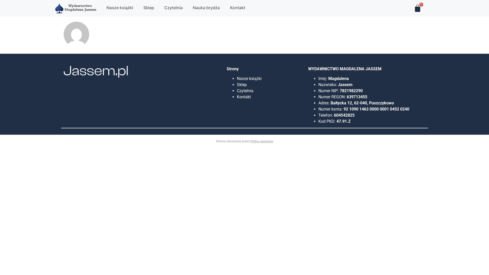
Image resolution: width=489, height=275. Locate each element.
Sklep (242, 84)
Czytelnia (245, 90)
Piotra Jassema (261, 141)
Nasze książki (250, 78)
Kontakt (244, 96)
